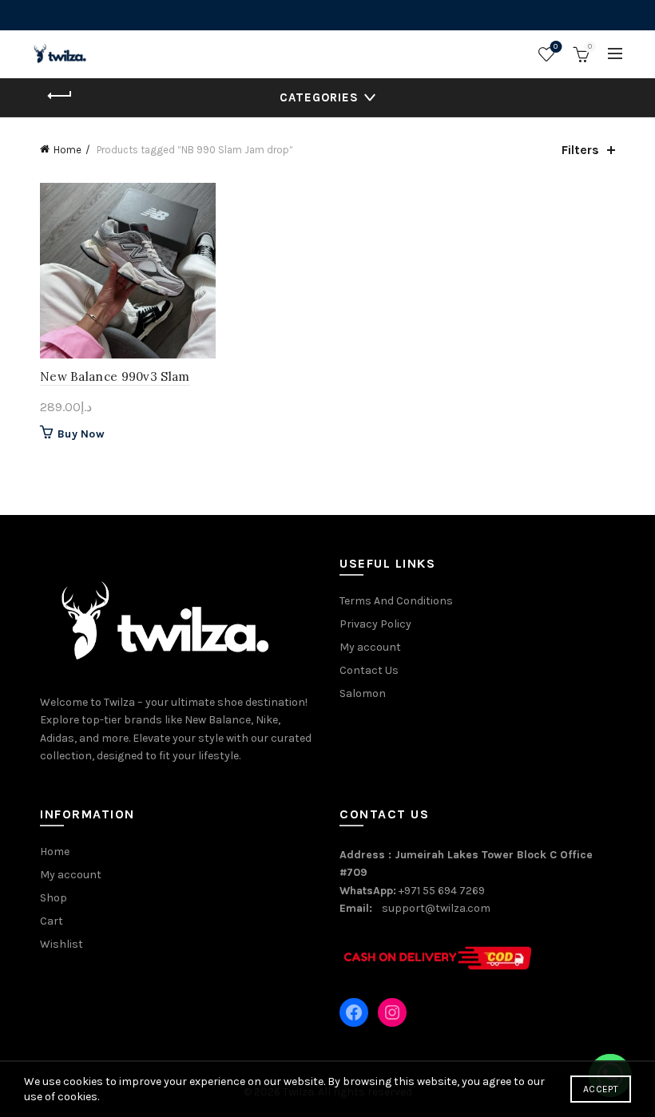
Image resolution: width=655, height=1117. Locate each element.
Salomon (362, 693)
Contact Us (369, 670)
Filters (580, 149)
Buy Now (81, 434)
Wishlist (556, 46)
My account (370, 647)
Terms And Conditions (396, 601)
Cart (51, 921)
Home (67, 150)
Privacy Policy (375, 624)
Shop (53, 898)
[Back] (60, 96)
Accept (600, 1089)
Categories (319, 97)
